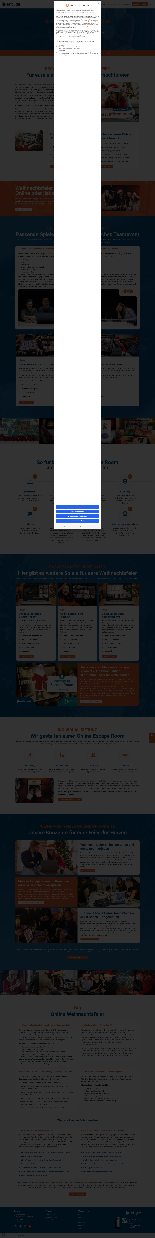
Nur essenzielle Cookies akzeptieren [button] (77, 516)
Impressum (88, 526)
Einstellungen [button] (87, 24)
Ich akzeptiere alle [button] (78, 507)
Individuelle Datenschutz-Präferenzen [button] (77, 520)
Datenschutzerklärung (93, 21)
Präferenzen (67, 526)
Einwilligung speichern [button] (77, 511)
